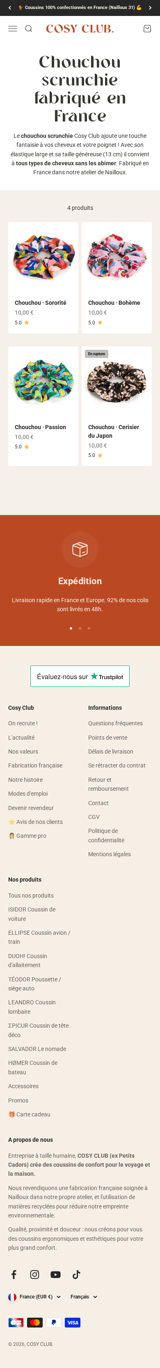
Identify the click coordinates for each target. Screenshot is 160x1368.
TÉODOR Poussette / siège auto (34, 984)
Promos (18, 1100)
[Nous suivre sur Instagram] (34, 1274)
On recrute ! (23, 723)
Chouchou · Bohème (114, 302)
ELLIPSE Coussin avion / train (39, 937)
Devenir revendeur (31, 808)
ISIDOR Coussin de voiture (31, 914)
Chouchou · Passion (40, 427)
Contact (98, 803)
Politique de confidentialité (106, 835)
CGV (94, 817)
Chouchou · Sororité (40, 302)
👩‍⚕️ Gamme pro (27, 835)
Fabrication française (35, 765)
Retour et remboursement (108, 784)
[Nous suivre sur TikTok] (76, 1274)
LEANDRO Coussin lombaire (32, 1007)
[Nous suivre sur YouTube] (55, 1274)
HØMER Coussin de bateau (32, 1067)
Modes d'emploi (28, 793)
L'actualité (21, 737)
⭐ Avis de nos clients (35, 822)
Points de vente (107, 737)
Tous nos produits (31, 895)
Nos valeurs (23, 751)
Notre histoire (25, 779)
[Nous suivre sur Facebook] (13, 1274)
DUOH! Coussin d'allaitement (27, 960)
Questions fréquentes (115, 723)
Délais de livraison (110, 751)
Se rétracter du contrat (117, 765)
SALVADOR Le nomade (37, 1049)
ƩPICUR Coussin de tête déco (38, 1030)
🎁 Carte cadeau (29, 1114)
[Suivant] (150, 8)
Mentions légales (109, 854)
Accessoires (23, 1086)
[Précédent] (9, 8)
